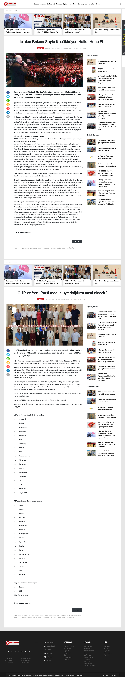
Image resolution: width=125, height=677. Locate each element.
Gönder (77, 241)
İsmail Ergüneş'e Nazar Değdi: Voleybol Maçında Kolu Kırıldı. (106, 193)
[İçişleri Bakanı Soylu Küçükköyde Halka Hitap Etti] (44, 70)
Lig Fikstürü (87, 655)
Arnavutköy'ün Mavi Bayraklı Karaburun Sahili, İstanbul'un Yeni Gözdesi (106, 202)
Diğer (98, 4)
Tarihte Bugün (88, 657)
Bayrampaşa (82, 4)
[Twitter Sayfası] (9, 651)
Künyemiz (50, 657)
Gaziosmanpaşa (40, 4)
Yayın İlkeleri (8, 660)
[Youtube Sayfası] (16, 651)
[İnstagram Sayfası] (12, 651)
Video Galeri (51, 646)
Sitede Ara (107, 646)
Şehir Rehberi (88, 663)
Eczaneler (87, 653)
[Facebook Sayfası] (6, 651)
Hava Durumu (88, 646)
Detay (106, 675)
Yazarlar (49, 649)
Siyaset (59, 4)
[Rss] (23, 651)
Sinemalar (87, 659)
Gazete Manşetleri (89, 666)
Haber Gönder (25, 662)
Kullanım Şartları (26, 658)
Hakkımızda (8, 658)
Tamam (113, 675)
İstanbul (91, 4)
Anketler (106, 648)
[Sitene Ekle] (30, 651)
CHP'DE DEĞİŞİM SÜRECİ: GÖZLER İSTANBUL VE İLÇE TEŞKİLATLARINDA (106, 173)
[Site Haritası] (26, 651)
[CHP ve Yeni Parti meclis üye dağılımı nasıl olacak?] (44, 324)
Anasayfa (8, 11)
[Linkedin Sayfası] (19, 651)
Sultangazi (51, 4)
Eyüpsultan (67, 4)
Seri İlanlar (87, 661)
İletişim (48, 660)
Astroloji (106, 655)
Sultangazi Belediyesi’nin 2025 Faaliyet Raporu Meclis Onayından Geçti (106, 97)
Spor (74, 4)
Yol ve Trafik (88, 648)
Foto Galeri (50, 642)
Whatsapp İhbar (26, 660)
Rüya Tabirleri (108, 653)
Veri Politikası (9, 662)
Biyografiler (107, 651)
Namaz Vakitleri (89, 651)
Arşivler (49, 653)
